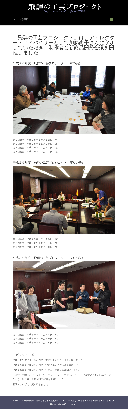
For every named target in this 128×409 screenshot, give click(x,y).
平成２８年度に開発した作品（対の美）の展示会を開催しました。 (48, 370)
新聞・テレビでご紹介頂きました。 (31, 384)
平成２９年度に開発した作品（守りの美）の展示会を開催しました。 (49, 365)
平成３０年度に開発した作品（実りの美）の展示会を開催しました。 (49, 360)
